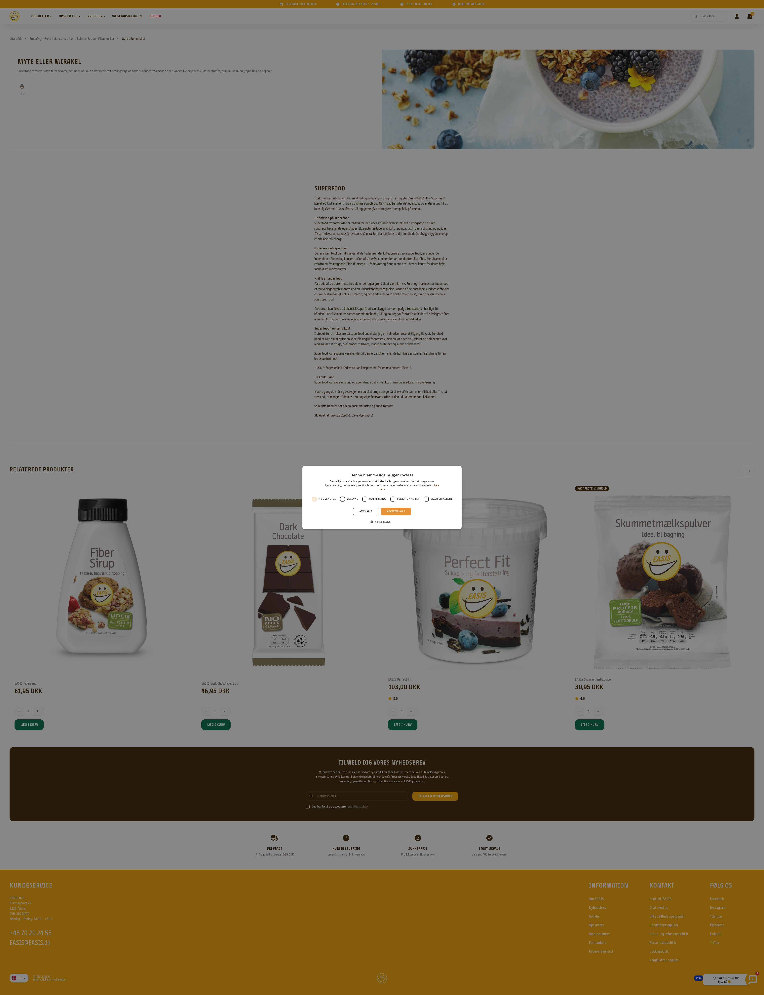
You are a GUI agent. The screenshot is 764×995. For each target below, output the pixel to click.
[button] (382, 521)
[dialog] (382, 497)
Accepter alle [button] (396, 511)
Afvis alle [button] (365, 511)
